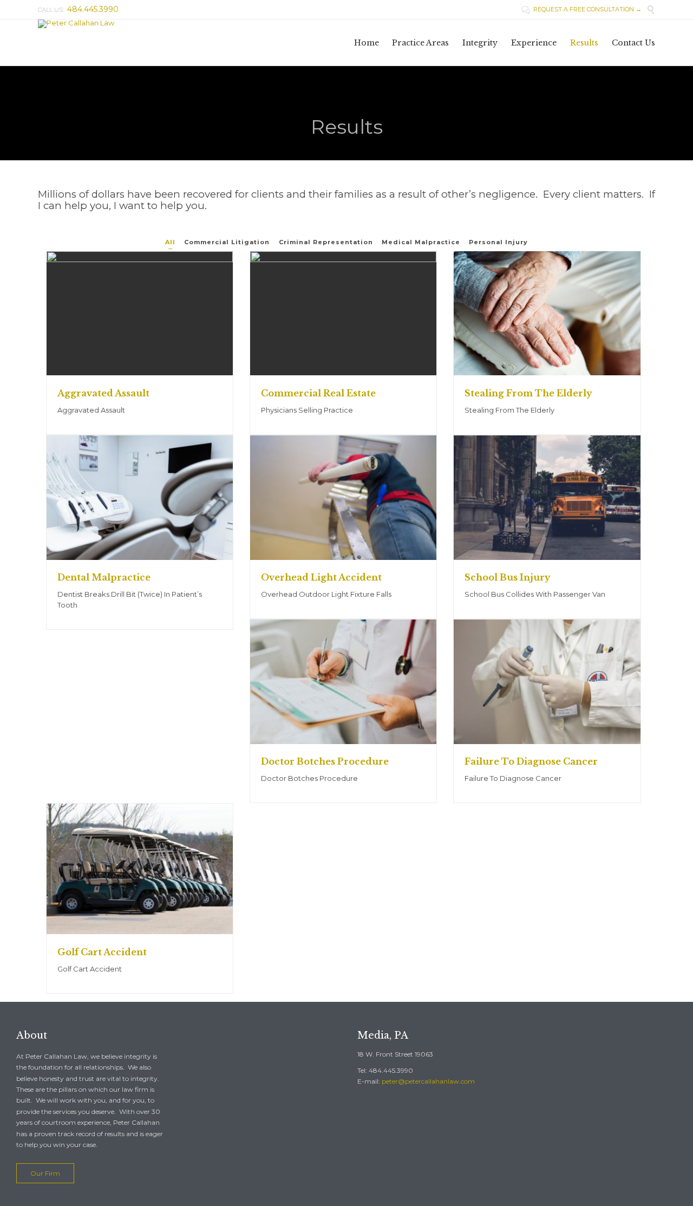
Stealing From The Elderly (528, 393)
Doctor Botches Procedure (325, 761)
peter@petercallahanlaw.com (428, 1081)
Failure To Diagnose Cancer (531, 761)
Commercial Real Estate (318, 393)
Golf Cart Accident (102, 952)
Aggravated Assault (103, 393)
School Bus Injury (508, 577)
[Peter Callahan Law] (95, 23)
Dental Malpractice (104, 577)
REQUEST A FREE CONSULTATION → (581, 9)
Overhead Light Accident (321, 577)
